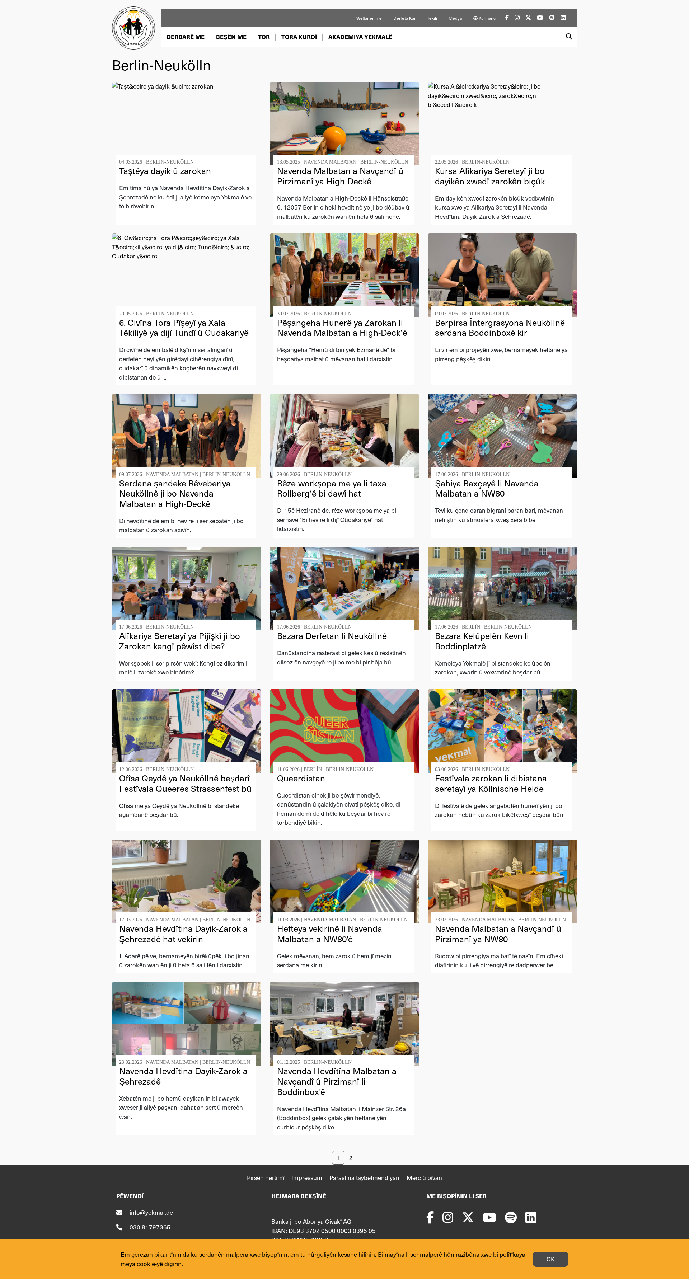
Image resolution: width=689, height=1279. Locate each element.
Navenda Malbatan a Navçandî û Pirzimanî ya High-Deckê (340, 176)
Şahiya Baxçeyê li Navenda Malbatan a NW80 (487, 488)
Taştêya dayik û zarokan (165, 171)
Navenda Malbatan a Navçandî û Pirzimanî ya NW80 (498, 933)
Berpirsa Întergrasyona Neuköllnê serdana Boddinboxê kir (500, 327)
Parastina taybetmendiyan (364, 1177)
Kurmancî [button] (487, 18)
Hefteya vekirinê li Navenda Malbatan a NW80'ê (329, 933)
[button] (185, 37)
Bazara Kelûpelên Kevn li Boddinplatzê (482, 641)
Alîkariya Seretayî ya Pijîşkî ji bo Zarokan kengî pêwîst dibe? (179, 641)
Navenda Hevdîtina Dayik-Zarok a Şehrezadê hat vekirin (183, 933)
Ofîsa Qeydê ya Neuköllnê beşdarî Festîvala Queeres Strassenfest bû (185, 783)
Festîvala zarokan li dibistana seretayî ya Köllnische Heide (491, 783)
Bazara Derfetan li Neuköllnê (332, 635)
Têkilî (432, 18)
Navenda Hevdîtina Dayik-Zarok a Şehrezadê (183, 1076)
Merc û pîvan (424, 1177)
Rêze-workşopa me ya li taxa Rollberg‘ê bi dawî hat (331, 488)
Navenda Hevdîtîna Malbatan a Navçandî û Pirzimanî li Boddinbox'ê (337, 1081)
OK (550, 1259)
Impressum (306, 1177)
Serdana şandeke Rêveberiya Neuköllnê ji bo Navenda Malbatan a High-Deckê (175, 493)
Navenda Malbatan (330, 162)
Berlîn (471, 627)
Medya (455, 18)
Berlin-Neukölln (170, 162)
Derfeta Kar (404, 18)
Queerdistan (301, 778)
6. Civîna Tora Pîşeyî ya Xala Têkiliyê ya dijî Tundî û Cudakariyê (184, 327)
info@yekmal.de (151, 1212)
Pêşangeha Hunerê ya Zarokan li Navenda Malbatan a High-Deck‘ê (342, 327)
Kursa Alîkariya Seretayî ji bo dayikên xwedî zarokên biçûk (490, 176)
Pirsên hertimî (265, 1177)
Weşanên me (369, 18)
